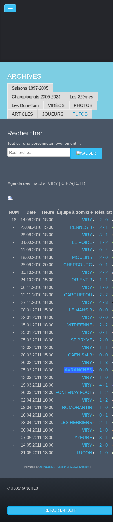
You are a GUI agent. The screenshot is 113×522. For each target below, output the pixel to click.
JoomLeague (47, 466)
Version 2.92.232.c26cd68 (73, 466)
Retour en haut (59, 510)
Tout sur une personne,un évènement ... (44, 143)
